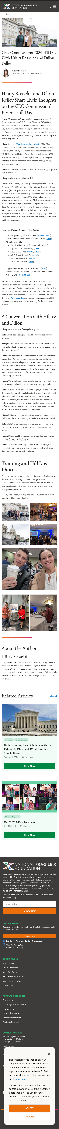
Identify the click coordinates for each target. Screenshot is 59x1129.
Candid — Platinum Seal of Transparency (25, 940)
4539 (37, 248)
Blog (7, 13)
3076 (49, 238)
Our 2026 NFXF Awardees (19, 822)
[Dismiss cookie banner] (49, 1054)
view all (53, 696)
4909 (35, 254)
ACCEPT (29, 1108)
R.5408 (41, 235)
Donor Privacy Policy (12, 980)
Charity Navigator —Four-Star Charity (16, 946)
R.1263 (22, 274)
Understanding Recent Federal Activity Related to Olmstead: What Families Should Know (27, 749)
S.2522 (37, 251)
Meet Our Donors (10, 971)
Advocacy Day (17, 297)
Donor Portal (8, 985)
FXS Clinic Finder (10, 1008)
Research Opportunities (13, 1017)
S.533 (27, 274)
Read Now (29, 766)
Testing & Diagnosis (11, 1021)
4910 (32, 258)
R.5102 (30, 251)
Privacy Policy (20, 1078)
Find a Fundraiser (10, 967)
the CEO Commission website (26, 144)
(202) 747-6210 (8, 1046)
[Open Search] (49, 6)
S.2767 (47, 235)
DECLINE (29, 1116)
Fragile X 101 (8, 999)
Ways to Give (8, 963)
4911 (31, 261)
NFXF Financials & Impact (14, 976)
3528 (44, 268)
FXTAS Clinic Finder (11, 1013)
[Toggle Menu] (54, 6)
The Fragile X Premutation (14, 1004)
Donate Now (29, 936)
